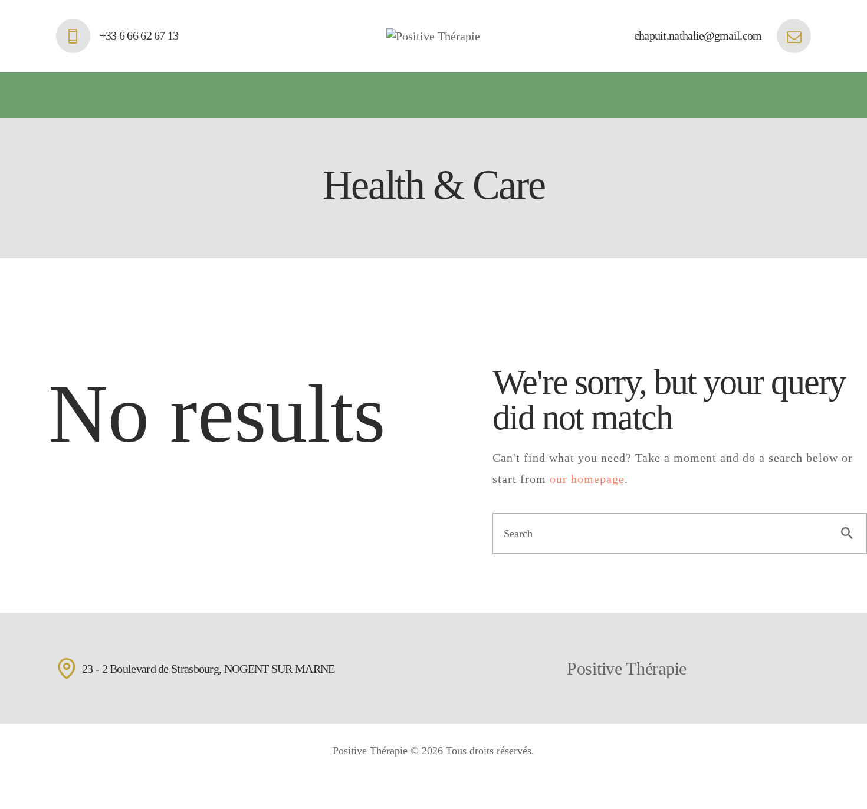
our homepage (587, 478)
